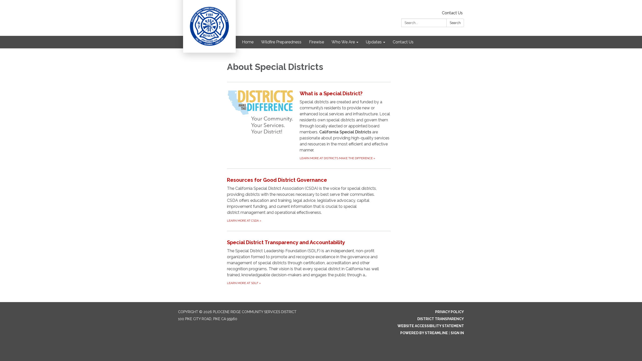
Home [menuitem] (248, 42)
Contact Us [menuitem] (403, 42)
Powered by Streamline (424, 333)
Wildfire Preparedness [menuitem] (281, 42)
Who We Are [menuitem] (343, 42)
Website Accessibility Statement (430, 326)
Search (455, 23)
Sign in (457, 333)
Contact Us (452, 13)
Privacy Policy (449, 312)
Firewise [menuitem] (316, 42)
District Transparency (440, 319)
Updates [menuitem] (374, 42)
